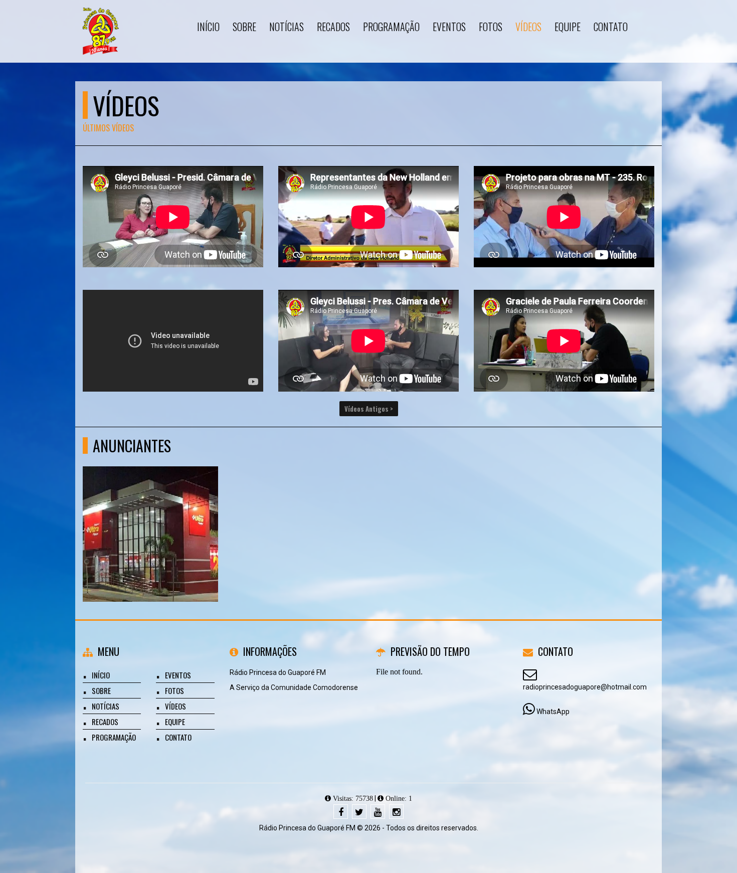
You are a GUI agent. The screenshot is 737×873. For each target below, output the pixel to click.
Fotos (174, 690)
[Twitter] (359, 811)
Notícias (105, 706)
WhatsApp (553, 712)
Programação (114, 737)
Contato (178, 737)
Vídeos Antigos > (368, 409)
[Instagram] (396, 811)
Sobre (101, 690)
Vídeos (175, 706)
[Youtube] (378, 811)
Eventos (178, 674)
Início (101, 674)
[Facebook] (340, 811)
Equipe (175, 721)
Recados (105, 721)
